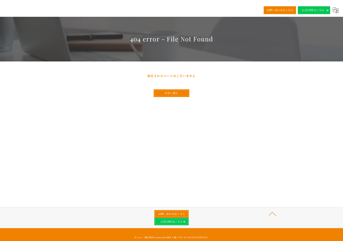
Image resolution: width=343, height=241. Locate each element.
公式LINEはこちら (313, 10)
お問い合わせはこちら (280, 10)
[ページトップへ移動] (272, 213)
